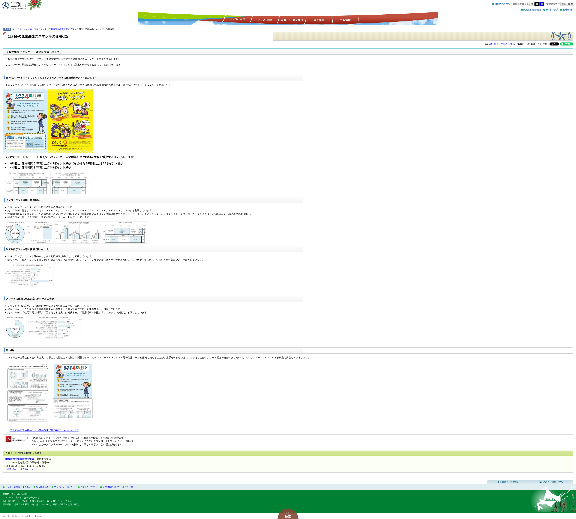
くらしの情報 (264, 19)
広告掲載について (111, 487)
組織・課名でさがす (37, 29)
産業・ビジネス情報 (291, 19)
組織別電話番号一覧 (39, 501)
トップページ (237, 19)
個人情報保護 (42, 487)
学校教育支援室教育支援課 (61, 29)
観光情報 (318, 19)
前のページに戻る (508, 482)
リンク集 (129, 487)
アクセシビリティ (88, 487)
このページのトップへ (551, 482)
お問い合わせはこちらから (19, 469)
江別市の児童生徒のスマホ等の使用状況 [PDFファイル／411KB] (44, 430)
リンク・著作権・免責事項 (18, 487)
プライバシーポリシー (64, 487)
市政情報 (345, 19)
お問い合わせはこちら (61, 501)
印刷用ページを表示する (502, 44)
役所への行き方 (18, 494)
